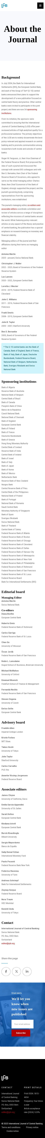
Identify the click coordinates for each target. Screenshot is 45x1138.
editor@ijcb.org (8, 943)
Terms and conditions (11, 1127)
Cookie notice (13, 1131)
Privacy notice (32, 1127)
